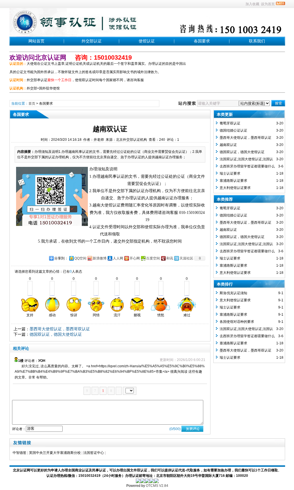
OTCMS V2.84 (157, 486)
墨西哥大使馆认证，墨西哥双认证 (60, 329)
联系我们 (257, 41)
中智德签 (19, 453)
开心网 (134, 258)
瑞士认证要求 (230, 173)
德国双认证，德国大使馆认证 (56, 334)
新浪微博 (100, 258)
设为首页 (268, 4)
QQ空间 (80, 258)
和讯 (169, 258)
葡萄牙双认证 (230, 123)
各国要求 (202, 41)
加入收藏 (252, 4)
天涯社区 (186, 258)
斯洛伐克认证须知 (233, 293)
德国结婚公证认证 (233, 130)
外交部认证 (92, 41)
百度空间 (153, 258)
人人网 (118, 258)
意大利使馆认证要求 (235, 188)
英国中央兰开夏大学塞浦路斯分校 (55, 453)
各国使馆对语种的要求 (237, 322)
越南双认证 (228, 145)
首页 (31, 103)
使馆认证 (147, 41)
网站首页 (36, 41)
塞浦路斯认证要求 (233, 181)
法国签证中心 (93, 453)
